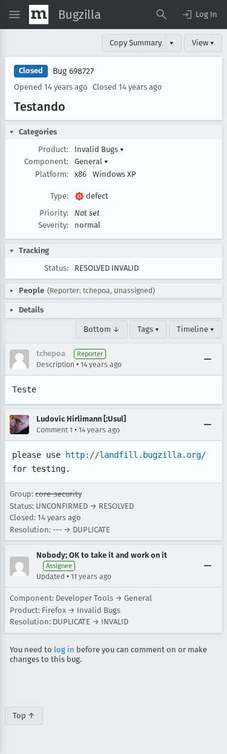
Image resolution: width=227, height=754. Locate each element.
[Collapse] (207, 359)
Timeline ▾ (195, 329)
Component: (46, 161)
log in (64, 649)
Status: (56, 268)
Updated (50, 576)
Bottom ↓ (102, 329)
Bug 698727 (73, 71)
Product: (53, 149)
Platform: (51, 174)
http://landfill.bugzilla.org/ (135, 455)
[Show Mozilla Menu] (38, 14)
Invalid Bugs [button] (99, 149)
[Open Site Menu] (14, 14)
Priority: (53, 212)
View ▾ (203, 42)
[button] (199, 14)
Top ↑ (24, 715)
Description (55, 364)
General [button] (91, 161)
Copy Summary (136, 42)
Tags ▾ (148, 329)
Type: (59, 195)
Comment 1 (54, 430)
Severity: (53, 225)
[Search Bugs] (161, 14)
